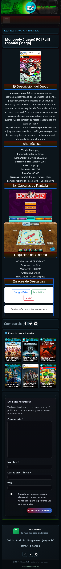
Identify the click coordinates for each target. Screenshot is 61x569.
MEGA (28, 297)
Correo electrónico (19, 472)
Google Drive (21, 292)
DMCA (24, 545)
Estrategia (33, 30)
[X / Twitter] (30, 324)
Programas (33, 540)
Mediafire (38, 292)
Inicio (10, 540)
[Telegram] (36, 324)
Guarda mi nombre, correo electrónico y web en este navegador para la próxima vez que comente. (34, 498)
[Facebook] (25, 324)
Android (20, 540)
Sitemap (35, 545)
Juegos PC (48, 540)
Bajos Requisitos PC (14, 30)
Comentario (15, 419)
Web (9, 483)
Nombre (13, 462)
